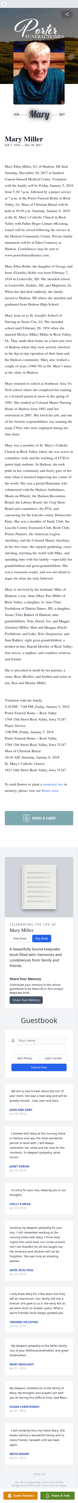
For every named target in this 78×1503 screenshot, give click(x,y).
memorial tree (53, 784)
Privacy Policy (27, 1485)
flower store (50, 790)
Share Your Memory (26, 1000)
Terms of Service (50, 1485)
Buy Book (42, 938)
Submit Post (39, 1067)
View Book (19, 938)
